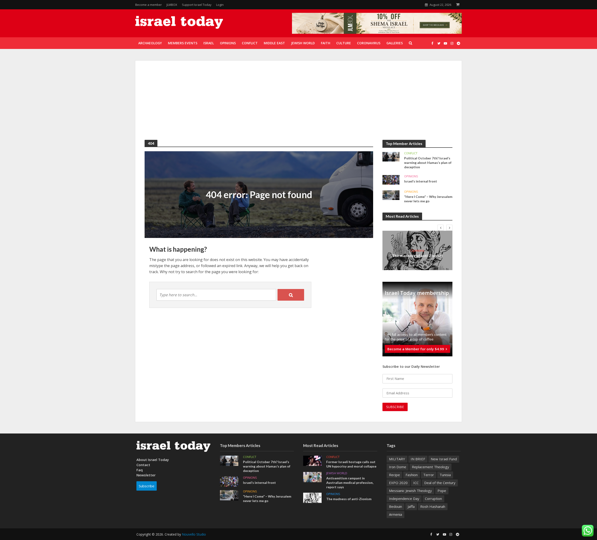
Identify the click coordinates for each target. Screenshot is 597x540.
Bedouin (395, 506)
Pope (441, 490)
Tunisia (445, 474)
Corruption (433, 498)
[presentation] (440, 228)
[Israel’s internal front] (390, 179)
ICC (416, 482)
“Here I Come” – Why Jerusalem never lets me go (428, 199)
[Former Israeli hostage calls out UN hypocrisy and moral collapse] (312, 460)
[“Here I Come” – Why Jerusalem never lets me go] (390, 195)
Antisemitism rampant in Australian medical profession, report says (349, 482)
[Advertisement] (298, 105)
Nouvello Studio (194, 534)
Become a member (148, 5)
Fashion (412, 474)
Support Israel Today (197, 5)
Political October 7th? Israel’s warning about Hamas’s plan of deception (427, 162)
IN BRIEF (418, 459)
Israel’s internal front (420, 181)
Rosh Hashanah (432, 506)
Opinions (411, 176)
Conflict (410, 153)
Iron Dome (397, 466)
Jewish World (336, 473)
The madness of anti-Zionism (417, 255)
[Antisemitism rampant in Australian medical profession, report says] (312, 476)
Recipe (394, 474)
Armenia (395, 514)
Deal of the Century (439, 482)
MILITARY (397, 459)
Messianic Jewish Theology (410, 490)
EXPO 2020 (398, 482)
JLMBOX (172, 5)
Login (220, 5)
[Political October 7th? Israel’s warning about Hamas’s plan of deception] (390, 156)
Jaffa (411, 506)
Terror (428, 474)
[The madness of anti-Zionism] (312, 497)
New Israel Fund (444, 459)
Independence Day (404, 498)
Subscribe (146, 486)
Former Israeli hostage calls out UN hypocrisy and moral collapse (351, 464)
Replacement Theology (430, 466)
